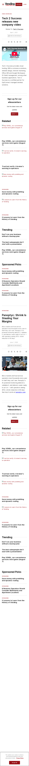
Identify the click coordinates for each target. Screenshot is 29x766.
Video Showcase (7, 13)
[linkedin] (11, 42)
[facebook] (9, 42)
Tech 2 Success (18, 29)
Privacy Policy (20, 758)
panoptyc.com (21, 392)
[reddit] (17, 42)
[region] (14, 759)
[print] (26, 42)
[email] (20, 42)
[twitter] (14, 42)
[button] (3, 4)
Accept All (14, 762)
